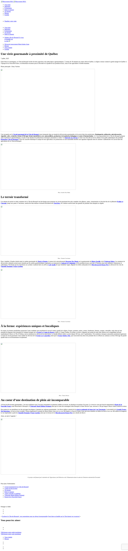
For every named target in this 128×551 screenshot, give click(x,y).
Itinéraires (7, 6)
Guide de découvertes (10, 488)
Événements (8, 8)
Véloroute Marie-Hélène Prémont (41, 406)
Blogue (6, 13)
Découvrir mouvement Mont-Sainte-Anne (16, 44)
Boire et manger (9, 10)
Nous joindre (8, 47)
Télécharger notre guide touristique (11, 532)
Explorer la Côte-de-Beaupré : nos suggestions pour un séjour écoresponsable (25, 516)
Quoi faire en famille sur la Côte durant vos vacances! (64, 516)
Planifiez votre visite (10, 21)
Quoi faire (7, 5)
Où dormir (7, 11)
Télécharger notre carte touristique (11, 534)
